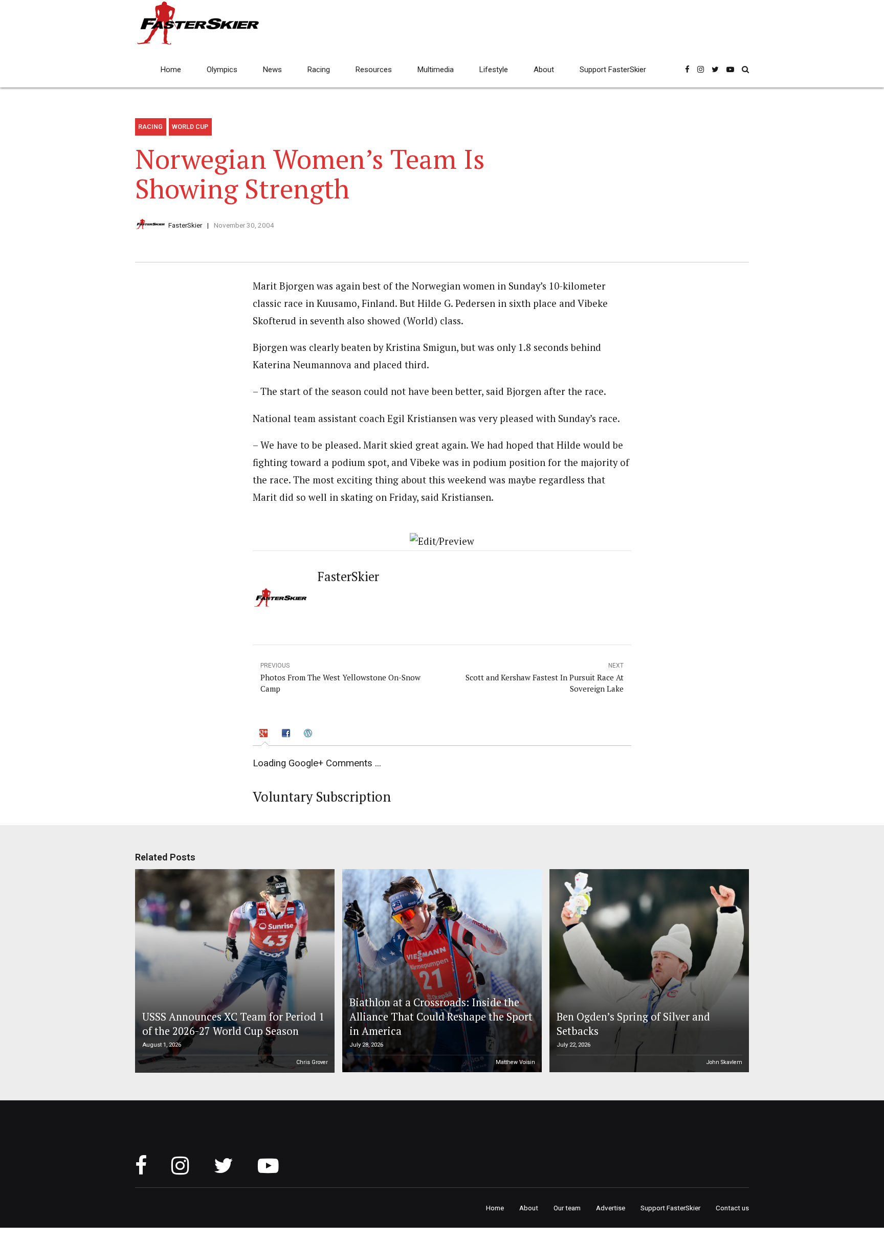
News (272, 69)
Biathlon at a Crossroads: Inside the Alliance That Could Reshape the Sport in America (441, 1016)
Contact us (732, 1208)
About (544, 69)
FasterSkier (185, 225)
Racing (318, 69)
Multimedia (435, 69)
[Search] (745, 69)
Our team (567, 1208)
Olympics (222, 69)
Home (171, 69)
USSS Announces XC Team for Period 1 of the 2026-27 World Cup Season (233, 1024)
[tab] (265, 734)
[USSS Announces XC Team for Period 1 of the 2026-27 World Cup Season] (233, 971)
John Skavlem (724, 1062)
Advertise (610, 1208)
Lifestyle (493, 69)
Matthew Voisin (515, 1062)
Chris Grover (312, 1062)
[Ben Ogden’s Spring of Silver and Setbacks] (647, 971)
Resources (374, 69)
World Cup (190, 126)
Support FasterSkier (613, 69)
